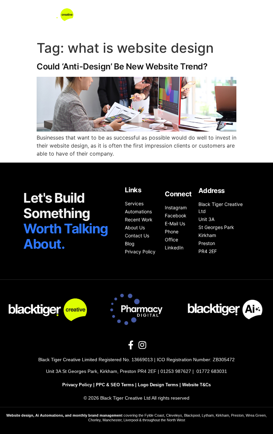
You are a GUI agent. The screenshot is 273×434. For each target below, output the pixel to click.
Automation (153, 11)
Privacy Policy (77, 384)
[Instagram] (142, 345)
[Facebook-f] (131, 345)
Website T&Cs (196, 384)
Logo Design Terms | (160, 384)
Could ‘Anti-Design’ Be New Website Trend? (122, 66)
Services (115, 11)
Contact (194, 26)
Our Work (192, 11)
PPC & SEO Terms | (117, 384)
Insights (227, 26)
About (225, 11)
